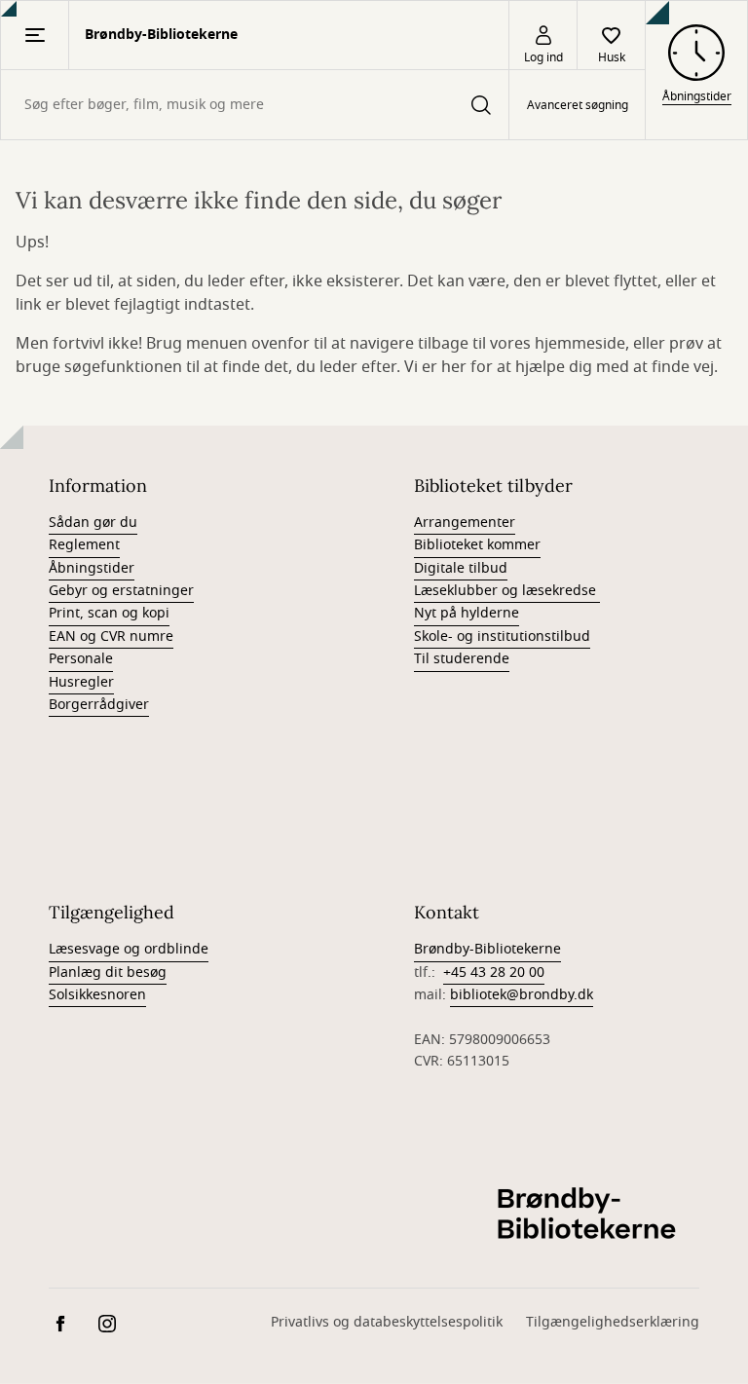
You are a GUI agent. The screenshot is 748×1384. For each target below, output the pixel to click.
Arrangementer (464, 522)
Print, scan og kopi (109, 613)
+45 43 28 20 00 (493, 972)
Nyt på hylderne (466, 613)
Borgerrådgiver (99, 704)
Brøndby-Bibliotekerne (487, 949)
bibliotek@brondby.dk (521, 995)
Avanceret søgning (577, 105)
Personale (81, 659)
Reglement (84, 545)
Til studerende (461, 659)
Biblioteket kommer (477, 545)
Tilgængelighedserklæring (612, 1322)
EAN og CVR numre (111, 636)
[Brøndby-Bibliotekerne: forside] (592, 1215)
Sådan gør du (93, 522)
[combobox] (254, 104)
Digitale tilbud (460, 568)
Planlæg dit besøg (108, 972)
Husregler (81, 682)
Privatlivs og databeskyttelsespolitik (387, 1322)
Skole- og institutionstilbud (502, 636)
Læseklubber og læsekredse (507, 590)
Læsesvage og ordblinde (128, 949)
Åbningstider (91, 568)
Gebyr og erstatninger (121, 590)
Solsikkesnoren (97, 995)
